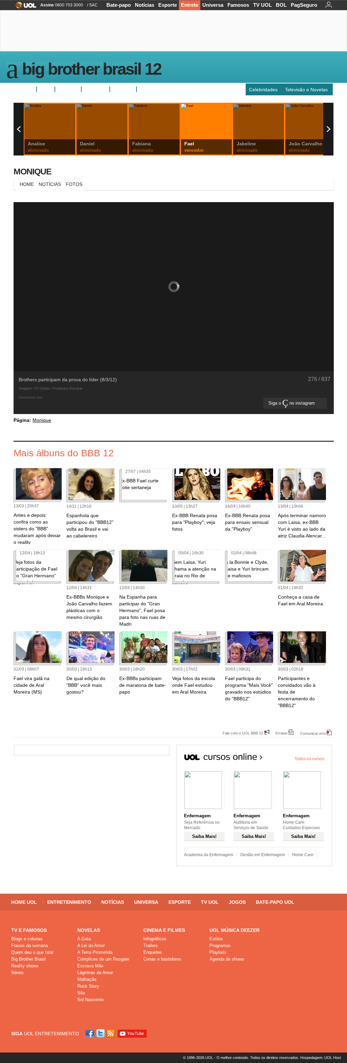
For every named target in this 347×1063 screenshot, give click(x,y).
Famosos (238, 5)
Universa (212, 5)
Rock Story (88, 986)
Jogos (237, 902)
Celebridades (263, 89)
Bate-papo (118, 5)
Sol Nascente (90, 999)
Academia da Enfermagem (208, 854)
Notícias (144, 5)
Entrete (189, 5)
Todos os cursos (309, 758)
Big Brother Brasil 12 (91, 70)
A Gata (84, 938)
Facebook (91, 1033)
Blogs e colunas (27, 938)
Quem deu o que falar (32, 952)
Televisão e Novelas (306, 89)
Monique (33, 171)
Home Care (302, 854)
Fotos (46, 89)
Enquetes (68, 89)
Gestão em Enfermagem (262, 854)
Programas (220, 945)
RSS (111, 1033)
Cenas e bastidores (162, 959)
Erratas (281, 733)
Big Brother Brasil (28, 959)
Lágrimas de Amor (95, 972)
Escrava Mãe (90, 965)
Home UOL (24, 902)
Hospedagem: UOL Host (320, 1058)
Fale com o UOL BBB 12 (243, 733)
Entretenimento (69, 902)
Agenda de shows (226, 959)
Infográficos (154, 938)
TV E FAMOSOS (29, 930)
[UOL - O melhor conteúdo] (23, 7)
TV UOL (262, 5)
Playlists (217, 952)
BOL (281, 5)
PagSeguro (304, 5)
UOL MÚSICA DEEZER (234, 930)
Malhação (86, 979)
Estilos (216, 938)
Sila (81, 992)
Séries (17, 972)
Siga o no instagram (292, 403)
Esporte (167, 5)
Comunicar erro (313, 733)
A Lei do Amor (91, 945)
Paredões (123, 89)
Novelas (88, 930)
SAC (93, 5)
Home (27, 184)
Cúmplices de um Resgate (103, 959)
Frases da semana (29, 945)
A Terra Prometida (95, 952)
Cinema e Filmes (164, 930)
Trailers (150, 945)
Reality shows (25, 965)
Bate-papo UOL (275, 902)
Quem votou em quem (164, 89)
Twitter (101, 1033)
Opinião (92, 89)
